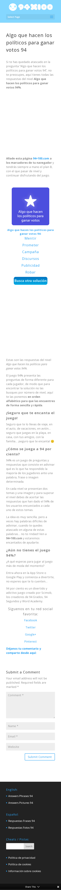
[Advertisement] (30, 124)
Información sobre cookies (24, 871)
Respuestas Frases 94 (21, 821)
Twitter (30, 627)
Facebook (30, 620)
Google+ (30, 634)
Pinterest (30, 641)
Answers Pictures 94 (20, 803)
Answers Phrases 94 (20, 796)
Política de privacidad (21, 857)
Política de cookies (19, 864)
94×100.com (41, 158)
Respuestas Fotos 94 (20, 827)
